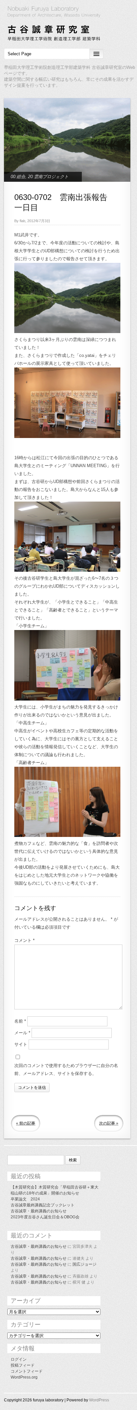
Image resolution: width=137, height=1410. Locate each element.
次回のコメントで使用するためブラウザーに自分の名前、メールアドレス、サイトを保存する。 (66, 1069)
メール (22, 1032)
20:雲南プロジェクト (48, 176)
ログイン (19, 1359)
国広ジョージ (84, 1264)
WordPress (99, 1400)
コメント (24, 940)
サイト (20, 1044)
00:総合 (18, 176)
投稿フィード (23, 1365)
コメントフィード (27, 1371)
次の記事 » (108, 1123)
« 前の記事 (25, 1123)
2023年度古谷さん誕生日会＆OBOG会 (45, 1217)
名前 (20, 1021)
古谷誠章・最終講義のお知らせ (39, 1211)
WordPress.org (24, 1377)
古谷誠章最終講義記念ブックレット (42, 1205)
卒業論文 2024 (25, 1199)
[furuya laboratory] (68, 24)
